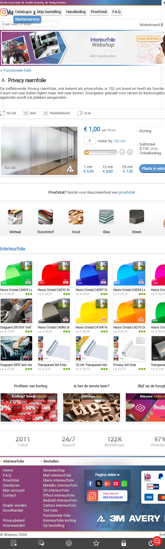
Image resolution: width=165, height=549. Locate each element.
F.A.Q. (116, 12)
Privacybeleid (14, 520)
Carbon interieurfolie (59, 505)
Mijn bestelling (49, 12)
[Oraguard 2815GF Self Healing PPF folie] (16, 322)
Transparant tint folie (52, 365)
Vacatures (11, 485)
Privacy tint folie (124, 365)
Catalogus (23, 12)
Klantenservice (27, 19)
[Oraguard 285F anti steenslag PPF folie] (16, 360)
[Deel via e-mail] (114, 485)
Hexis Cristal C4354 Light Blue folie (138, 290)
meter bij (112, 141)
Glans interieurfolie (58, 480)
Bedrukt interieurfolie (60, 500)
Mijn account (14, 490)
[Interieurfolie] (3, 80)
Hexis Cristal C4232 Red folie (58, 290)
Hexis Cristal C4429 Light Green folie (26, 290)
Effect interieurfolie (59, 495)
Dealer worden (15, 505)
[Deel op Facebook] (90, 485)
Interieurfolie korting (59, 520)
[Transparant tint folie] (54, 360)
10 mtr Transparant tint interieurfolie (100, 365)
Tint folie (50, 510)
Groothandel (13, 510)
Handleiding (76, 12)
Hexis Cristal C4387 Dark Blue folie (100, 290)
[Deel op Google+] (106, 485)
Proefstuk (99, 12)
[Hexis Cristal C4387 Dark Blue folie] (91, 285)
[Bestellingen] (14, 545)
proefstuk (127, 192)
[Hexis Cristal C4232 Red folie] (54, 285)
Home (8, 470)
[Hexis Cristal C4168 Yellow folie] (91, 322)
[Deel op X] (98, 485)
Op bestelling (53, 525)
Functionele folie (17, 70)
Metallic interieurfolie (60, 485)
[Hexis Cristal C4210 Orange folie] (129, 322)
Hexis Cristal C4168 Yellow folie (98, 327)
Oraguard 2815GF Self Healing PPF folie (28, 327)
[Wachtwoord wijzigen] (124, 545)
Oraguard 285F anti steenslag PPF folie (28, 365)
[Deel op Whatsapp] (123, 485)
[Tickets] (41, 545)
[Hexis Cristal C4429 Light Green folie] (16, 285)
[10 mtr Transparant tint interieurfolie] (91, 360)
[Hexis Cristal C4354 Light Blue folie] (129, 285)
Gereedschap (54, 470)
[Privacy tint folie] (129, 360)
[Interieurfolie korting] (29, 421)
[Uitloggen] (151, 545)
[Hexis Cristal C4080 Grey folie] (54, 322)
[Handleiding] (92, 421)
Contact (9, 495)
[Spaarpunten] (96, 545)
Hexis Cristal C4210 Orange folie (136, 327)
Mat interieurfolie (57, 475)
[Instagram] (6, 15)
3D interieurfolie (56, 490)
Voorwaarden (14, 525)
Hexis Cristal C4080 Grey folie (59, 327)
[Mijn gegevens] (69, 545)
